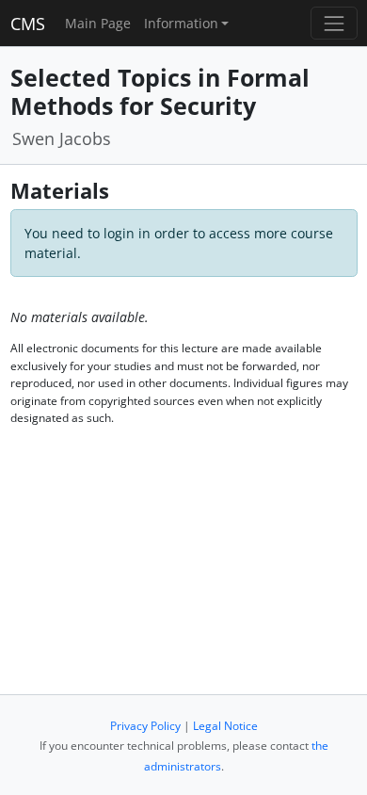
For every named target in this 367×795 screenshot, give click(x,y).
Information (181, 23)
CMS (27, 23)
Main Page (98, 23)
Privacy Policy (145, 726)
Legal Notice (225, 726)
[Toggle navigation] (334, 23)
